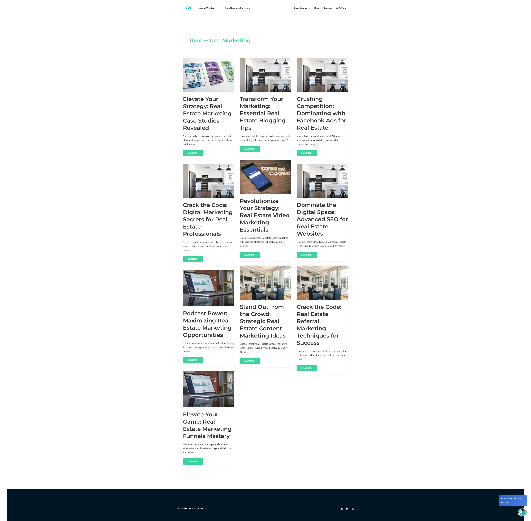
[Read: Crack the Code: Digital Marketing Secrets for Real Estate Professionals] (208, 180)
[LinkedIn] (341, 509)
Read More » (193, 152)
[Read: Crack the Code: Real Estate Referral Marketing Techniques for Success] (322, 282)
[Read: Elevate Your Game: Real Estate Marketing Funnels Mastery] (208, 388)
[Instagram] (353, 509)
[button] (218, 8)
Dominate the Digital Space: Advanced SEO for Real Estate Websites (322, 219)
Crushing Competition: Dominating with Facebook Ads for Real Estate (321, 113)
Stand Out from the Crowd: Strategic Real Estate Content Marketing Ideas (263, 321)
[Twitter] (347, 509)
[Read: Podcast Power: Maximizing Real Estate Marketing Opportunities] (208, 287)
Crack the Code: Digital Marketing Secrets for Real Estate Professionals (208, 219)
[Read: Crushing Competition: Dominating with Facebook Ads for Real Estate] (322, 74)
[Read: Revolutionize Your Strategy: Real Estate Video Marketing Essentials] (265, 176)
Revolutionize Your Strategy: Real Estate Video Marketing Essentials (264, 215)
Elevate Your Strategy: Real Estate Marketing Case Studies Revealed (207, 113)
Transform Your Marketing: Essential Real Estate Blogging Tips (263, 113)
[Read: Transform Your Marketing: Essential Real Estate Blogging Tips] (265, 74)
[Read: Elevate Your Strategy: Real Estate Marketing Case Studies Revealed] (208, 74)
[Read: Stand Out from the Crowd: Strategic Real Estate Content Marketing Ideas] (265, 282)
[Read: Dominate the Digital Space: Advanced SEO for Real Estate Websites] (322, 180)
